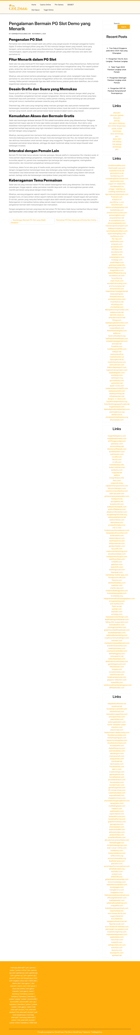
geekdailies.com (116, 937)
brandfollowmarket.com (117, 646)
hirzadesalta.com (117, 745)
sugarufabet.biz (116, 916)
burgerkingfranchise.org (117, 514)
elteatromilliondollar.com (117, 512)
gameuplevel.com (116, 774)
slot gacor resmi (26, 991)
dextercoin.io (116, 414)
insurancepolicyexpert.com (117, 226)
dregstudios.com (117, 270)
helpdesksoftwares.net (117, 703)
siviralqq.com (116, 614)
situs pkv (116, 113)
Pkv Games (59, 5)
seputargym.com (117, 753)
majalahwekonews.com (116, 438)
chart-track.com (116, 281)
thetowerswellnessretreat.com (117, 895)
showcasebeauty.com (117, 223)
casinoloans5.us (116, 354)
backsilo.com (116, 611)
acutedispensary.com (116, 632)
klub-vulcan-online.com (116, 848)
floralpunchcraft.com (116, 577)
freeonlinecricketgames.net (117, 291)
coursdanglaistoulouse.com (117, 178)
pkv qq (32, 1002)
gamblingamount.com (117, 664)
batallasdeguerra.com (117, 268)
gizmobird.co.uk (116, 173)
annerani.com (116, 244)
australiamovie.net (116, 170)
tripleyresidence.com (116, 853)
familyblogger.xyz (116, 842)
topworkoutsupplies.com (117, 740)
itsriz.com (117, 480)
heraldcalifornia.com (116, 819)
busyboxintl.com (117, 504)
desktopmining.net (116, 393)
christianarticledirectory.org (117, 417)
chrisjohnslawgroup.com (117, 845)
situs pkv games (116, 115)
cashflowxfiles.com (117, 559)
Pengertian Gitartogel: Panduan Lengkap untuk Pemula (117, 80)
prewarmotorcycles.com (117, 212)
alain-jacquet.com (116, 493)
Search (117, 23)
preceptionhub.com (117, 717)
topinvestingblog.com (117, 233)
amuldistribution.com (116, 780)
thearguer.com (117, 572)
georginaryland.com (116, 325)
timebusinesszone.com (116, 677)
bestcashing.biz (116, 294)
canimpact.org (117, 378)
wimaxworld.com (117, 289)
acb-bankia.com (116, 604)
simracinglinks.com (117, 215)
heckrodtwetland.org (116, 336)
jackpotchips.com (116, 835)
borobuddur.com (117, 782)
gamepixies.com (116, 824)
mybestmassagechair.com (116, 341)
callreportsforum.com (117, 945)
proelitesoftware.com (116, 837)
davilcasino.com (116, 764)
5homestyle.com (116, 420)
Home (34, 5)
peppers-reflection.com (116, 680)
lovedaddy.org (117, 596)
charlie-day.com (116, 588)
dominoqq (117, 131)
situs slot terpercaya (24, 978)
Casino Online (45, 5)
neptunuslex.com (117, 181)
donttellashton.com (117, 451)
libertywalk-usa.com (116, 168)
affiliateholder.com (116, 688)
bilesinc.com (117, 254)
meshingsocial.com (117, 569)
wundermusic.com (116, 785)
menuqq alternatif (17, 967)
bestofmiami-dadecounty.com (116, 732)
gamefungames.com (116, 787)
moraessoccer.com (117, 275)
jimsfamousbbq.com (116, 165)
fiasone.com (117, 580)
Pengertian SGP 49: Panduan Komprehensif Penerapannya (117, 90)
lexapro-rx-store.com (117, 399)
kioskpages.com (116, 887)
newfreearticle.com (117, 541)
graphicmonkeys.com (117, 821)
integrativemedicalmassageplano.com (119, 598)
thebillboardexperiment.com (116, 908)
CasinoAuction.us (117, 357)
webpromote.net (116, 312)
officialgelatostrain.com (116, 898)
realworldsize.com (116, 520)
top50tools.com (116, 236)
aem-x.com (116, 769)
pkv (116, 136)
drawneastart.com (116, 827)
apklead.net (117, 955)
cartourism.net (117, 383)
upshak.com (117, 609)
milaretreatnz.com (116, 257)
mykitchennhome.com (117, 362)
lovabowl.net (117, 706)
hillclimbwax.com (117, 667)
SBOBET (70, 5)
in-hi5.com (116, 462)
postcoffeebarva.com (117, 509)
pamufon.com (116, 863)
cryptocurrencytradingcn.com (117, 638)
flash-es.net (117, 606)
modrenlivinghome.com (116, 932)
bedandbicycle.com (117, 816)
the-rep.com (117, 239)
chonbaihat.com (116, 307)
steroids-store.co (117, 315)
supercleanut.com (116, 814)
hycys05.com (116, 548)
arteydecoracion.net (117, 317)
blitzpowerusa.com (117, 543)
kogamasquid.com (116, 407)
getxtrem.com (116, 564)
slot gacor (26, 983)
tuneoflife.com (117, 682)
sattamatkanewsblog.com (116, 635)
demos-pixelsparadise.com (117, 207)
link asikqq (116, 141)
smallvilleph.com (117, 262)
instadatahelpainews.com (116, 934)
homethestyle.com (116, 777)
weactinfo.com (117, 567)
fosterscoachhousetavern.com (116, 530)
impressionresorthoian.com (117, 617)
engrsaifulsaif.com (116, 795)
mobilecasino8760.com (116, 349)
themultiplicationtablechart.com (117, 409)
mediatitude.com (117, 210)
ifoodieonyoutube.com (117, 735)
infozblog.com (117, 304)
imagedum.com (116, 892)
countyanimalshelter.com (117, 651)
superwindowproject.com (116, 370)
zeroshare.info (117, 252)
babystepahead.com (116, 659)
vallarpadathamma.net (117, 517)
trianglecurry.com (117, 890)
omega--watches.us (117, 189)
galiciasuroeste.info (117, 265)
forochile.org (116, 278)
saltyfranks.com (116, 241)
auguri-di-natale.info (116, 184)
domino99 (32, 999)
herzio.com (116, 459)
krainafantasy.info (116, 465)
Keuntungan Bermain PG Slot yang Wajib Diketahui (28, 221)
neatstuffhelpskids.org (117, 273)
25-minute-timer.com (116, 790)
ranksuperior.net (116, 656)
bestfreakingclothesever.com (117, 619)
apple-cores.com (117, 386)
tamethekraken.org (116, 869)
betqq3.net (116, 351)
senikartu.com (116, 470)
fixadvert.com (116, 197)
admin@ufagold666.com (21, 34)
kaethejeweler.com (116, 900)
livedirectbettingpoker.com (117, 590)
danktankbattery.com (116, 583)
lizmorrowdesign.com (117, 882)
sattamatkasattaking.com (117, 903)
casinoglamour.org (116, 412)
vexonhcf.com (117, 205)
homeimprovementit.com (117, 709)
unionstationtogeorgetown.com (117, 800)
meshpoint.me (116, 499)
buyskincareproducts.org (117, 401)
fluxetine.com (116, 346)
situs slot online (18, 988)
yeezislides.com (116, 719)
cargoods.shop (117, 483)
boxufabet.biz (116, 919)
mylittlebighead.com (116, 806)
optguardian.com (117, 759)
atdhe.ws (116, 333)
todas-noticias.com (117, 467)
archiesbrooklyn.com (116, 299)
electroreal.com (116, 730)
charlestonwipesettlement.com (116, 643)
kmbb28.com (116, 942)
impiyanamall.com (116, 756)
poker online (117, 128)
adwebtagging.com (117, 653)
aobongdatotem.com (116, 722)
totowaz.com (116, 640)
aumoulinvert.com (116, 365)
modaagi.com (116, 260)
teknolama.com (116, 522)
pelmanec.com (117, 444)
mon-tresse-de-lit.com (117, 913)
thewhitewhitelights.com (117, 330)
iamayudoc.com (116, 803)
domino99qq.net (117, 446)
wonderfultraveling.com (117, 283)
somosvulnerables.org (117, 858)
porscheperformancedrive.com (117, 866)
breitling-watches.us (116, 191)
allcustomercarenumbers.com (117, 840)
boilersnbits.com (117, 535)
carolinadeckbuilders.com (116, 231)
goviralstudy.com (117, 380)
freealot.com (117, 808)
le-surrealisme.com (117, 220)
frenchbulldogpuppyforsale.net (117, 404)
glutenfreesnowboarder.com (116, 879)
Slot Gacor (36, 10)
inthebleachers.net (116, 396)
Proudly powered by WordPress (51, 1032)
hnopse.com (117, 669)
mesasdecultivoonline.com (117, 533)
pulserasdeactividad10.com (117, 388)
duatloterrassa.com (117, 861)
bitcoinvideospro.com (117, 488)
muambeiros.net (116, 302)
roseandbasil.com (116, 328)
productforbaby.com (116, 525)
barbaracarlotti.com (117, 391)
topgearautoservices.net (117, 921)
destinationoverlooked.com (117, 661)
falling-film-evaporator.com (116, 622)
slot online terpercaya (117, 126)
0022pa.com (117, 249)
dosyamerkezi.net (116, 218)
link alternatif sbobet (24, 1012)
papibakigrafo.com (117, 372)
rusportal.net (117, 472)
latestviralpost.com (117, 538)
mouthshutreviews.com (116, 743)
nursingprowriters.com (117, 627)
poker (12, 970)
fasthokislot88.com (117, 829)
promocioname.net (116, 286)
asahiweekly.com (117, 811)
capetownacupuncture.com (117, 486)
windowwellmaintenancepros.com (118, 685)
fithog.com (116, 320)
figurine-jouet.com (116, 924)
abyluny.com (117, 950)
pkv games (30, 967)
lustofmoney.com (117, 674)
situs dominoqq (116, 134)
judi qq (117, 120)
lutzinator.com (117, 871)
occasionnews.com (117, 672)
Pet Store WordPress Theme (76, 1032)
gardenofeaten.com (117, 546)
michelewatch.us (117, 186)
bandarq (15, 994)
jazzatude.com (117, 247)
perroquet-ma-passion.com (117, 929)
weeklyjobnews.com (116, 648)
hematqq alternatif (27, 1017)
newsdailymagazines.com (116, 714)
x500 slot (32, 981)
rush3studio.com (117, 454)
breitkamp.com (117, 850)
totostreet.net (116, 761)
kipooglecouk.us (117, 359)
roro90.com (117, 457)
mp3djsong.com (116, 176)
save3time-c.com (117, 202)
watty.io (117, 475)
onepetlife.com (117, 905)
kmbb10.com (117, 562)
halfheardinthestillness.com (117, 338)
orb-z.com (116, 528)
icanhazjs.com (117, 375)
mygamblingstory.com (117, 436)
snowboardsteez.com (117, 554)
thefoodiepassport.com (116, 367)
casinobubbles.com (117, 751)
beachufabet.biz (116, 911)
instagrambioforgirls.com (116, 556)
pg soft (12, 978)
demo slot (117, 139)
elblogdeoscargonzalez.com (117, 310)
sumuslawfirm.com (116, 625)
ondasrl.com (117, 874)
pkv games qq (18, 973)
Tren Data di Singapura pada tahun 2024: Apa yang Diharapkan (116, 50)
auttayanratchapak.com (116, 507)
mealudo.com (116, 585)
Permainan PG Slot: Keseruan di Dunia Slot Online (76, 220)
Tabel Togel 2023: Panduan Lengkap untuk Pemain (117, 69)
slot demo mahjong (117, 123)
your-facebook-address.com (117, 926)
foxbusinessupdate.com (117, 593)
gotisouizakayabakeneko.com (116, 496)
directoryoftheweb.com (116, 449)
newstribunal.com (117, 711)
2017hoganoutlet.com (117, 441)
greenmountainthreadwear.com (117, 630)
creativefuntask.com (116, 793)
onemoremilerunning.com (116, 551)
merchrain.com (117, 940)
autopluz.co (117, 199)
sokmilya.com (116, 947)
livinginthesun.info (116, 478)
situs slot (23, 981)
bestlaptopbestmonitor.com (117, 323)
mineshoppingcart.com (116, 738)
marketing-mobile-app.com (117, 575)
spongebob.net (117, 501)
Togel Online (48, 10)
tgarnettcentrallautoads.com (116, 194)
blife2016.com (116, 877)
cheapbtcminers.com (116, 798)
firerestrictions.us (117, 296)
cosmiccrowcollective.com (117, 491)
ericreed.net (117, 344)
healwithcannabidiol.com (117, 884)
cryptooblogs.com (116, 772)
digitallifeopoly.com (117, 748)
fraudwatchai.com (116, 766)
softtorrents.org (116, 856)
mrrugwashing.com (117, 601)
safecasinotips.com (117, 832)
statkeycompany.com (117, 228)
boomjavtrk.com (116, 953)
